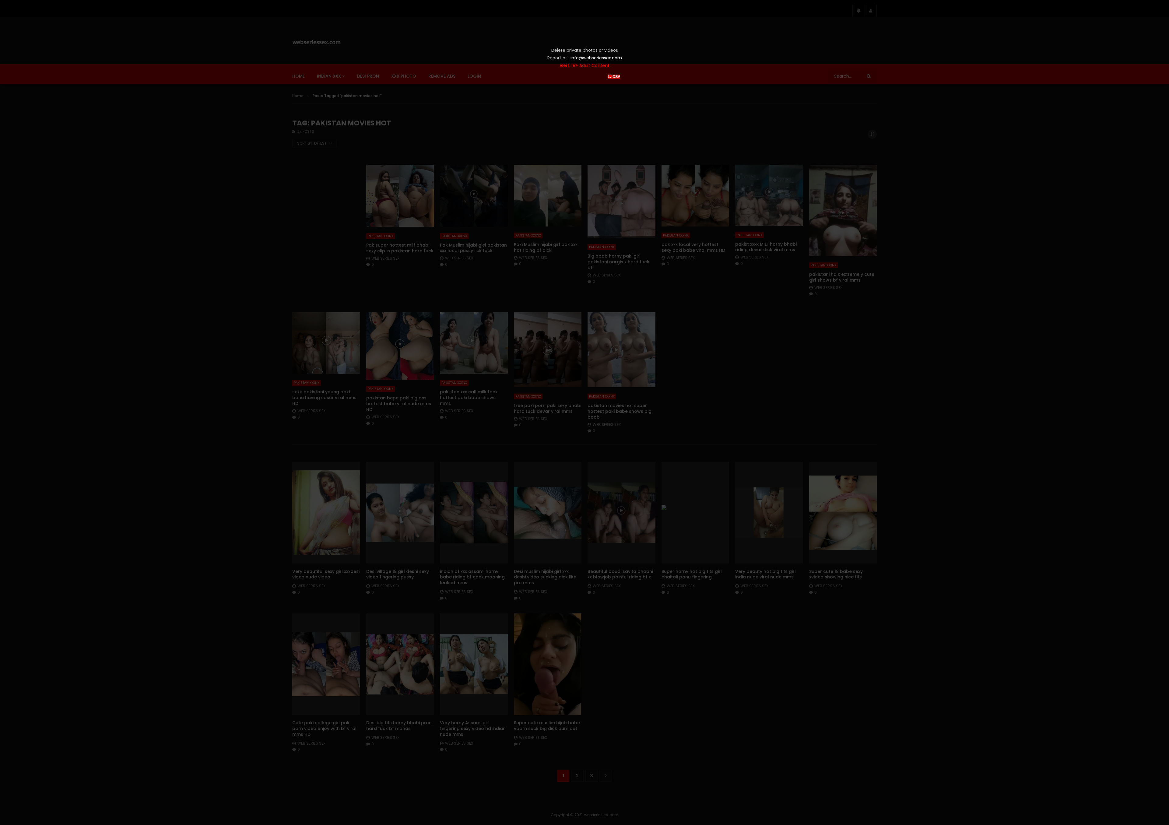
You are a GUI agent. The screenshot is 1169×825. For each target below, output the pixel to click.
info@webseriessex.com (596, 58)
